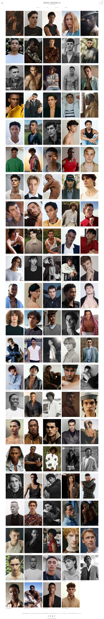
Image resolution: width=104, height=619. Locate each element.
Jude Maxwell (64, 281)
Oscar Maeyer (64, 472)
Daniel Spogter (9, 118)
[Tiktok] (9, 13)
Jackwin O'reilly (46, 200)
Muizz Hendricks (83, 417)
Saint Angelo (83, 499)
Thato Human (45, 553)
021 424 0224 (63, 613)
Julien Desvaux (83, 281)
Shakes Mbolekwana (84, 526)
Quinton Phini (83, 472)
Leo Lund (7, 336)
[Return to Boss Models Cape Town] (52, 3)
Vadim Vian (82, 581)
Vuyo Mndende (8, 608)
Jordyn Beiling (8, 281)
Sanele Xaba (8, 526)
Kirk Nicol (45, 308)
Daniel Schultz (46, 118)
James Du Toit (83, 200)
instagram (101, 2)
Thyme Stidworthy (84, 553)
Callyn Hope (26, 91)
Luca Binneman (65, 336)
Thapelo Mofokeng (28, 553)
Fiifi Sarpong (64, 172)
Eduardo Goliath (83, 145)
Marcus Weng (46, 363)
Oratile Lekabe (27, 472)
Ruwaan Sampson (27, 499)
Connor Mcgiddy (65, 91)
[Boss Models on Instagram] (49, 616)
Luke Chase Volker (9, 363)
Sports (66, 7)
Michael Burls (46, 390)
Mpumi (63, 417)
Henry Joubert (27, 200)
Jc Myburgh (64, 227)
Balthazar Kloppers (47, 64)
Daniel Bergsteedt (28, 118)
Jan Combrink (8, 227)
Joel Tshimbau (64, 254)
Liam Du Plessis (27, 336)
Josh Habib (26, 281)
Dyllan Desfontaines (47, 145)
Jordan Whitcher (83, 254)
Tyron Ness (64, 581)
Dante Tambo (64, 118)
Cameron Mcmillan (47, 91)
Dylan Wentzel (27, 145)
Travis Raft (26, 581)
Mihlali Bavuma (9, 417)
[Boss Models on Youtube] (53, 616)
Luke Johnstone (83, 336)
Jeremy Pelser (8, 254)
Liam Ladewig (45, 336)
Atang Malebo (8, 64)
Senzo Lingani (64, 526)
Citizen (56, 7)
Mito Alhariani (27, 417)
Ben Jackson (64, 64)
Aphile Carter (83, 36)
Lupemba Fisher (27, 363)
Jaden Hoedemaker (65, 200)
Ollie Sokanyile (9, 472)
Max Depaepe (8, 390)
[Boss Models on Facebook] (55, 616)
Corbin (81, 91)
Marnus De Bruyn (65, 363)
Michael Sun (82, 390)
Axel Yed (26, 64)
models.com (101, 3)
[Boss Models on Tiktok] (51, 616)
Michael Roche (65, 390)
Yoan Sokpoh (45, 608)
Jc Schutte (82, 227)
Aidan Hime (26, 36)
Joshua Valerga (46, 281)
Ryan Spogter (45, 499)
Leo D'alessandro (83, 308)
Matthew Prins (83, 363)
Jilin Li (25, 254)
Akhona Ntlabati (46, 36)
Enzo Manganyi (9, 172)
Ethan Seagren (46, 172)
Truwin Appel (45, 581)
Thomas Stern (64, 553)
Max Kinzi (26, 390)
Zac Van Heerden (65, 608)
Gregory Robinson (9, 200)
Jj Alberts (45, 254)
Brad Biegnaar (83, 64)
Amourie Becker (65, 36)
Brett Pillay (8, 91)
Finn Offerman (83, 172)
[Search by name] (102, 1)
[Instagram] (8, 14)
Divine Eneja (8, 145)
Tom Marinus (8, 581)
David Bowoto (83, 118)
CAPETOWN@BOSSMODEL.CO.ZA (74, 613)
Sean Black (45, 526)
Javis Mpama (45, 227)
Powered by (51, 618)
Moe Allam (45, 417)
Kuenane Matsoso (65, 308)
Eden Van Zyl (64, 145)
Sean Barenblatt (27, 526)
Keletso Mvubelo (9, 308)
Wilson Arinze (27, 608)
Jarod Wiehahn (27, 227)
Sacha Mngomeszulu (66, 499)
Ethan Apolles (27, 172)
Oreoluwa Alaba (46, 472)
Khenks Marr (27, 308)
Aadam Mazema (9, 36)
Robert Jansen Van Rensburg (11, 499)
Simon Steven (8, 553)
